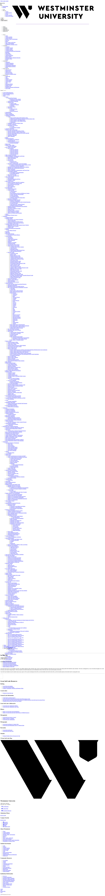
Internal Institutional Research (13, 141)
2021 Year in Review (14, 150)
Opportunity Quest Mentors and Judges (17, 506)
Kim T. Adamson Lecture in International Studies (17, 512)
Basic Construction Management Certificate (13, 431)
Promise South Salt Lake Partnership (15, 495)
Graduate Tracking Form (12, 365)
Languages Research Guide (15, 266)
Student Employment (14, 466)
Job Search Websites (14, 465)
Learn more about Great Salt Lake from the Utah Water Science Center (16, 698)
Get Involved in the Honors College (15, 346)
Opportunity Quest (11, 505)
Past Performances (16, 517)
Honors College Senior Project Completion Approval (20, 350)
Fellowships (7, 232)
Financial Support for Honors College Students (17, 345)
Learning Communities (12, 401)
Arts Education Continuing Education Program (17, 430)
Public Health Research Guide (16, 276)
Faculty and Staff (6, 867)
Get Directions (6, 806)
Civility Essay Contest (12, 344)
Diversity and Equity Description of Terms (16, 130)
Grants (9, 625)
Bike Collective (11, 576)
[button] (4, 34)
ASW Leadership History (13, 447)
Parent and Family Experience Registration (16, 572)
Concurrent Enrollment (9, 408)
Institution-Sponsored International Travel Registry (17, 206)
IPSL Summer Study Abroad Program (17, 324)
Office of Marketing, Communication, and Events (14, 156)
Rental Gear (10, 579)
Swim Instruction (13, 552)
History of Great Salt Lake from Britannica (11, 711)
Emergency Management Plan (8, 879)
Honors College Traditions (13, 357)
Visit (1, 890)
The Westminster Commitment (13, 632)
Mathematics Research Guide (15, 268)
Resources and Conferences (13, 369)
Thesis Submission (11, 280)
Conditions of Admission (10, 410)
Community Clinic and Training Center (15, 123)
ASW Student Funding (12, 449)
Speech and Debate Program (10, 601)
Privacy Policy (6, 882)
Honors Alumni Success (12, 347)
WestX (6, 67)
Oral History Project (11, 106)
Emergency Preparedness (15, 200)
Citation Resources (11, 240)
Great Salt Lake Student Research (14, 558)
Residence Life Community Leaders (15, 588)
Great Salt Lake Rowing (7, 730)
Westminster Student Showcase (11, 405)
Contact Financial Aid (12, 621)
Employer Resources (12, 469)
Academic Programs (9, 50)
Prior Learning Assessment (10, 438)
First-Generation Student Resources (17, 607)
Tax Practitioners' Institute (15, 127)
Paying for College (9, 73)
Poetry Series (10, 531)
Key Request (12, 192)
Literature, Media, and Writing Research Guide (19, 267)
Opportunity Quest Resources (16, 507)
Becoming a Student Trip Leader (14, 575)
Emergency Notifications (12, 198)
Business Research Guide (15, 255)
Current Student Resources (8, 92)
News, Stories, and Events (10, 42)
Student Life (7, 76)
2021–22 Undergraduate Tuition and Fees (16, 635)
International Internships (12, 285)
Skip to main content (4, 1)
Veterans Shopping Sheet (12, 616)
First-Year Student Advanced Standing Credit (16, 384)
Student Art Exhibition (9, 603)
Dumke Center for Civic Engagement (12, 493)
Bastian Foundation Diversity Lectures (15, 510)
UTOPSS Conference (12, 124)
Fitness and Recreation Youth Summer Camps (19, 117)
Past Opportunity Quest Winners (16, 508)
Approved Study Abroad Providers (17, 332)
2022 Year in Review (14, 151)
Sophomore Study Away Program (14, 330)
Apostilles (10, 377)
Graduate (14, 304)
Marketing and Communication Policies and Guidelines (18, 167)
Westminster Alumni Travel (15, 100)
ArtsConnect (7, 429)
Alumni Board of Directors (13, 101)
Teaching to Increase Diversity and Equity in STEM (15, 397)
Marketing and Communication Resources (16, 168)
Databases (10, 241)
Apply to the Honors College (13, 343)
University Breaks (11, 593)
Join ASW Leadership (12, 450)
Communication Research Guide (16, 257)
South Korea (15, 320)
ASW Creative (10, 445)
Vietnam (14, 323)
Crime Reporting (13, 191)
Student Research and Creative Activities (13, 395)
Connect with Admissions (10, 411)
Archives (9, 501)
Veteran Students (6, 871)
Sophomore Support (9, 600)
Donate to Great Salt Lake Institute (14, 557)
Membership (12, 543)
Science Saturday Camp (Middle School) (18, 121)
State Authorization (11, 186)
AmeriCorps (15, 293)
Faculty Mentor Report (12, 364)
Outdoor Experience (12, 578)
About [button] (4, 26)
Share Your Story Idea (12, 174)
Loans (9, 626)
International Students (7, 868)
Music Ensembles (13, 519)
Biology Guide (13, 254)
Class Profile (10, 480)
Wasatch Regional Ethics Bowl (14, 533)
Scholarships (10, 630)
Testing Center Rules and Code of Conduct (18, 492)
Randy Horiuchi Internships (18, 464)
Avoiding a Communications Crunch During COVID (20, 164)
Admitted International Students (14, 417)
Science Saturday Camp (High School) (17, 119)
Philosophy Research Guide (15, 273)
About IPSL (12, 288)
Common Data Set (11, 140)
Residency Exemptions (12, 589)
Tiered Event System (14, 162)
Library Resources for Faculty (13, 245)
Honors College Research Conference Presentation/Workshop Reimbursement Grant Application (28, 349)
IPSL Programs (13, 292)
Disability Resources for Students (14, 486)
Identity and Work (13, 462)
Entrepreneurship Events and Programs (12, 503)
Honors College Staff (12, 356)
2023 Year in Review (14, 152)
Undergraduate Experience (10, 66)
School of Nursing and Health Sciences (15, 221)
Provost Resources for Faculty (13, 184)
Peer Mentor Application (15, 355)
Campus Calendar (8, 36)
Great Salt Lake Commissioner (9, 719)
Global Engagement (9, 55)
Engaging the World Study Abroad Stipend (21, 337)
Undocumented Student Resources (16, 609)
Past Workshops (11, 399)
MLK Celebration (11, 136)
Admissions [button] (5, 28)
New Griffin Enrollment (12, 569)
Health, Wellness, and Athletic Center (15, 539)
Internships (12, 463)
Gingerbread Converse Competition (17, 165)
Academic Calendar (9, 47)
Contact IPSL (12, 289)
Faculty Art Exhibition (9, 535)
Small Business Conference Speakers (17, 476)
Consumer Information (9, 128)
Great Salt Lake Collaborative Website (10, 705)
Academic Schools (9, 218)
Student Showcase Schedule (13, 406)
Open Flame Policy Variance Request (17, 204)
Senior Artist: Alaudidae (12, 596)
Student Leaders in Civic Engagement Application (17, 498)
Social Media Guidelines (12, 171)
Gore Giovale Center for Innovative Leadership (14, 554)
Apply (1, 889)
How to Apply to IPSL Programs (16, 290)
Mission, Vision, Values (9, 145)
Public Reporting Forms (7, 883)
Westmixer (12, 105)
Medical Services (11, 565)
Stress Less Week (8, 602)
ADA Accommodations (12, 582)
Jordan (14, 310)
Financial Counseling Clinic (13, 473)
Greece (14, 306)
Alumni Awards (13, 103)
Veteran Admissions (9, 425)
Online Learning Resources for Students (13, 370)
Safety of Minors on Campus (13, 211)
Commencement (8, 478)
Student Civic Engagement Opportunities (16, 497)
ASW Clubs (10, 443)
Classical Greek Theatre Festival (16, 516)
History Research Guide (14, 265)
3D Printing (10, 237)
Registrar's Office (8, 58)
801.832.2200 (3, 815)
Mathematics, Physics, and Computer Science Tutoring (18, 225)
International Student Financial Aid (14, 418)
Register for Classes (11, 389)
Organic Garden (8, 573)
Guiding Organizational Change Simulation (13, 436)
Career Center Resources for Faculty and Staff (16, 455)
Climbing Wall (10, 577)
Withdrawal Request (12, 394)
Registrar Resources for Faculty (14, 390)
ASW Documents (11, 446)
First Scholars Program (9, 233)
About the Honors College (13, 342)
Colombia (14, 298)
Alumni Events (11, 102)
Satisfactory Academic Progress (14, 628)
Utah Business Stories (12, 477)
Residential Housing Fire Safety (16, 205)
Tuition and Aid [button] (6, 30)
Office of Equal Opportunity (10, 154)
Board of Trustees (8, 113)
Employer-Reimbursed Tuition (16, 650)
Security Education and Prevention (17, 194)
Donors (4, 865)
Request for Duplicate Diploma (16, 382)
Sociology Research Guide (15, 277)
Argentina (14, 295)
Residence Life (8, 86)
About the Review (13, 109)
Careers (4, 862)
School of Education (12, 220)
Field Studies (7, 53)
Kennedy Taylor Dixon (17, 528)
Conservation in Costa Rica (15, 333)
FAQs (11, 542)
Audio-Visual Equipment (12, 239)
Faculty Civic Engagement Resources (15, 494)
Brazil (14, 296)
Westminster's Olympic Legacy (11, 215)
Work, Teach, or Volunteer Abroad (16, 339)
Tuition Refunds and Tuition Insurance (15, 651)
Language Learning (16, 311)
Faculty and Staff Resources (8, 93)
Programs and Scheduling (13, 545)
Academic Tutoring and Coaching (11, 223)
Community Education (14, 546)
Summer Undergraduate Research (14, 396)
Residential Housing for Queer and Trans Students (17, 590)
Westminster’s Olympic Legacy (11, 44)
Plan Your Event (13, 161)
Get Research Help (11, 243)
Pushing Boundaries (16, 530)
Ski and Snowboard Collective (14, 580)
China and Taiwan (16, 297)
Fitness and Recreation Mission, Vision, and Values (17, 544)
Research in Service (16, 314)
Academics (7, 46)
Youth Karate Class (14, 553)
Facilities (12, 541)
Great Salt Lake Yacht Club (8, 731)
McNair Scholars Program (10, 362)
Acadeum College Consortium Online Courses (17, 376)
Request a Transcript (12, 391)
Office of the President (9, 43)
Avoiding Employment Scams (16, 458)
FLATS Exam (13, 491)
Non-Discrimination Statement (9, 880)
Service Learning (16, 315)
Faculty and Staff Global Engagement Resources (17, 284)
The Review (10, 107)
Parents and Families (7, 870)
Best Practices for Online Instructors (12, 432)
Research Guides (11, 252)
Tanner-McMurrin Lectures (13, 532)
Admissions (7, 62)
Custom (14, 299)
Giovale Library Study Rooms (13, 244)
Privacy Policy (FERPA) (12, 388)
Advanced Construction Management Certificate (14, 427)
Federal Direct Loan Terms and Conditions (18, 627)
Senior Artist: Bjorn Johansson (13, 598)
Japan (14, 309)
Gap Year (14, 302)
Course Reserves (13, 248)
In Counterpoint (16, 527)
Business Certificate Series (13, 471)
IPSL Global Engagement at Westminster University (18, 287)
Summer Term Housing (12, 592)
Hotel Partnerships (8, 657)
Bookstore (7, 52)
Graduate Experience (9, 64)
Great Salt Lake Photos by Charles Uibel (11, 724)
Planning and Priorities (12, 146)
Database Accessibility (12, 242)
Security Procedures (14, 195)
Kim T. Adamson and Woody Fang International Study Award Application (24, 354)
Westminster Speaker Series (13, 534)
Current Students (6, 864)
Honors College (8, 56)
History (6, 41)
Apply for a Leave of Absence (13, 378)
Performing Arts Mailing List (15, 520)
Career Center (8, 81)
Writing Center (10, 227)
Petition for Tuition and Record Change (15, 385)
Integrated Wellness (9, 84)
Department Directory (7, 810)
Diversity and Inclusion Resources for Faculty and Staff (18, 133)
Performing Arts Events (12, 515)
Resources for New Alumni (15, 99)
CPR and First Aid (13, 547)
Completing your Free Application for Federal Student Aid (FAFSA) (21, 620)
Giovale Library (8, 54)
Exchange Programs (14, 334)
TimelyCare (10, 567)
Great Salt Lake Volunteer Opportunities (15, 561)
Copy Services (10, 159)
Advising (7, 229)
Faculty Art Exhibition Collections (14, 536)
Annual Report (8, 112)
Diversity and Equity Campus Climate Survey (16, 131)
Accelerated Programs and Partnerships (12, 51)
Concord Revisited (16, 524)
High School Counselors (10, 415)
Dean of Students (8, 483)
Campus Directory (8, 38)
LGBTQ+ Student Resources (15, 608)
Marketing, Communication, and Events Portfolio (17, 163)
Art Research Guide (14, 253)
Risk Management (8, 187)
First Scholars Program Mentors (14, 234)
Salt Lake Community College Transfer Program (17, 422)
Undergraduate (15, 322)
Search (1, 90)
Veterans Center (8, 613)
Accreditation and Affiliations (13, 139)
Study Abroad (10, 331)
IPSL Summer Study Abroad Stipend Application (19, 325)
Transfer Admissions (9, 420)
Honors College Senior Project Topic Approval (19, 352)
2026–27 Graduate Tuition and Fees (15, 645)
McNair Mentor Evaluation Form (14, 367)
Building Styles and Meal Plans (14, 584)
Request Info (2, 891)
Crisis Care (10, 564)
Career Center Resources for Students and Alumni (17, 457)
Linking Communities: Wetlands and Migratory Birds (13, 688)
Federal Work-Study (12, 623)
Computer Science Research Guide (17, 258)
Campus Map (8, 656)
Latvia (14, 312)
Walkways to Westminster (13, 499)
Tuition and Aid (8, 69)
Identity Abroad (13, 335)
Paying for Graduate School (10, 74)
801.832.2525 (3, 820)
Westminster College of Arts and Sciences (16, 222)
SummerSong (12, 122)
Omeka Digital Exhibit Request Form (17, 250)
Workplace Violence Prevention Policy (17, 197)
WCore (6, 59)
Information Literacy (14, 249)
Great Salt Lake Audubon (8, 686)
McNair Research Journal (13, 368)
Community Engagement (10, 115)
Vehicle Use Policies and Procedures (15, 212)
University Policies (6, 887)
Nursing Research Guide (15, 272)
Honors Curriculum (11, 358)
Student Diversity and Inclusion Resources (16, 605)
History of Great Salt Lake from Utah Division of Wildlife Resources (16, 712)
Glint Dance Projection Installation (16, 518)
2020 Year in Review (14, 149)
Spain (14, 321)
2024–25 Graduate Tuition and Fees (15, 640)
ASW (6, 77)
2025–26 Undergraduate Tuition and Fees (16, 644)
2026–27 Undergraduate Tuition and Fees (16, 646)
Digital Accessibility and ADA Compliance (16, 182)
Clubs (6, 82)
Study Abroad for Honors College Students (16, 360)
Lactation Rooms (8, 658)
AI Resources (10, 238)
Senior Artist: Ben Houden (13, 597)
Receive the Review (14, 111)
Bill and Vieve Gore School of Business (15, 219)
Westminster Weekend (14, 104)
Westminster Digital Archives (13, 281)
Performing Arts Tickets (14, 521)
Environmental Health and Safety (14, 199)
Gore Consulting (11, 474)
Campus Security (11, 190)
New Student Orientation (10, 568)
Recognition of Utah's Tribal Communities (11, 840)
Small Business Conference (13, 475)
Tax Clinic (12, 126)
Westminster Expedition (12, 404)
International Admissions (10, 416)
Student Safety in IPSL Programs (16, 327)
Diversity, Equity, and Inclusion (11, 39)
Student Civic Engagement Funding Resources (17, 496)
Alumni (6, 96)
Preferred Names (11, 387)
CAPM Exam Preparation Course (11, 434)
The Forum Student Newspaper (11, 611)
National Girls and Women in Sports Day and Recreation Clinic (22, 118)
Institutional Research (9, 138)
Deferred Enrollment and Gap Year (12, 412)
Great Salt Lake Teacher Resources (14, 559)
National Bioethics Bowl (12, 513)
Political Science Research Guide (16, 274)
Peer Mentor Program (12, 230)
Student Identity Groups (12, 610)
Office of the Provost (9, 181)
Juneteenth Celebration (12, 135)
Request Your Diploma (14, 381)
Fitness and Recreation (9, 538)
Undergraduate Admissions (10, 65)
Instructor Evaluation (12, 366)
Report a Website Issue (7, 884)
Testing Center (10, 489)
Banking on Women (11, 504)
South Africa (15, 319)
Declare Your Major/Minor (13, 383)
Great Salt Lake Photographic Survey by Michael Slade (13, 725)
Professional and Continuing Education (12, 57)
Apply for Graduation (12, 380)
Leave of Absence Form (14, 379)
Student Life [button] (5, 31)
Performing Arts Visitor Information (17, 522)
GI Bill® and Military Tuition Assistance (15, 614)
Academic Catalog (8, 48)
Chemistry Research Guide (15, 256)
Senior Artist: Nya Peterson (13, 599)
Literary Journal (9, 500)
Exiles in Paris (15, 526)
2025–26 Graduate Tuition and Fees (15, 643)
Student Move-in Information (13, 591)
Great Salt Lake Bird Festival (8, 687)
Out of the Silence (16, 529)
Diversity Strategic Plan (12, 134)
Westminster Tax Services (13, 125)
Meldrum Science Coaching (13, 226)
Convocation (7, 481)
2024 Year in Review (14, 153)
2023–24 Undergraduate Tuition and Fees (16, 639)
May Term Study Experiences (13, 329)
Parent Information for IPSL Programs (17, 326)
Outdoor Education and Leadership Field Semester (17, 403)
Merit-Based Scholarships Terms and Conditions (19, 631)
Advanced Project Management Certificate (13, 428)
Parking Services (11, 209)
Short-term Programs (17, 318)
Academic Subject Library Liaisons (17, 246)
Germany (14, 303)
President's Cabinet (11, 180)
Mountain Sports (11, 452)
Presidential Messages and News (14, 179)
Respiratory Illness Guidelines (13, 210)
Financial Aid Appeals (12, 624)
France (14, 301)
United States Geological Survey (9, 697)
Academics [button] (5, 27)
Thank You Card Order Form (13, 175)
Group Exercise (13, 549)
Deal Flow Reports (11, 472)
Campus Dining (8, 80)
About (6, 35)
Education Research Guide (15, 262)
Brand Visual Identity (12, 158)
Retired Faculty (11, 185)
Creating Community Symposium (14, 511)
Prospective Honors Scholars (13, 359)
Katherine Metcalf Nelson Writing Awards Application (20, 353)
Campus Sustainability (9, 114)
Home (5, 645)
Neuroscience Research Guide (16, 271)
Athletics (7, 78)
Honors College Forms (12, 348)
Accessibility (5, 860)
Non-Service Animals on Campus (14, 208)
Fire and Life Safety (14, 203)
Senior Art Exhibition (9, 594)
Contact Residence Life (12, 585)
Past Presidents (10, 177)
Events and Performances (10, 509)
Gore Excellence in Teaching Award (15, 183)
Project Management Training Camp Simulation (14, 440)
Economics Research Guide (15, 261)
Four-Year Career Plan (14, 461)
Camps (9, 116)
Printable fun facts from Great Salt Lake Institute (12, 701)
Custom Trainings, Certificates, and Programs (14, 435)
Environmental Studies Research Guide (17, 263)
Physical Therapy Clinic (14, 551)
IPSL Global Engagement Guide (16, 291)
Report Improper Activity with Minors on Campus (19, 193)
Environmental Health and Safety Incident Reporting (20, 202)
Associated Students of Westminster (12, 442)
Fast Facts (7, 40)
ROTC (9, 615)
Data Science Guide (14, 260)
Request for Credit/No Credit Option (15, 392)
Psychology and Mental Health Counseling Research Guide (21, 275)
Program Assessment (14, 142)
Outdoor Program (8, 85)
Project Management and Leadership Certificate (14, 439)
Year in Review (11, 148)
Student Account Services (13, 648)
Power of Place (8, 659)
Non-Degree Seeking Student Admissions (13, 419)
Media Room (7, 144)
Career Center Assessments (15, 459)
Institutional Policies (11, 207)
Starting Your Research (12, 278)
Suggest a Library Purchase (13, 279)
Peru (13, 313)
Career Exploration (14, 460)
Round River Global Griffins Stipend (20, 338)
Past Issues (12, 110)
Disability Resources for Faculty (14, 485)
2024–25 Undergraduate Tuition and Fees (16, 642)
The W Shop (7, 88)
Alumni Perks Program (12, 98)
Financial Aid (8, 70)
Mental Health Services (12, 566)
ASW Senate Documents (12, 448)
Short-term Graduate (16, 316)
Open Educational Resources (15, 251)
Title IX (6, 214)
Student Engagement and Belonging (12, 87)
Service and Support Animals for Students (18, 488)
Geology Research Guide (15, 264)
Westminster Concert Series (15, 523)
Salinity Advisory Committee (8, 718)
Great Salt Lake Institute (10, 555)
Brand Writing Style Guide (13, 157)
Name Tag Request (11, 169)
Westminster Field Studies (10, 402)
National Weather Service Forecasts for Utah (11, 735)
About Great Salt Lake (12, 556)
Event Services (10, 160)
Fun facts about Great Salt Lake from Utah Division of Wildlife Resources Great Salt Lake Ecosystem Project (24, 700)
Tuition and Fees (8, 71)
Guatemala (15, 307)
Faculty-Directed (16, 300)
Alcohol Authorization (12, 188)
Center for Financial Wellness (11, 470)
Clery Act (5, 876)
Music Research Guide (14, 269)
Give (1, 892)
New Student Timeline (12, 570)
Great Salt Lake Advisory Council (9, 717)
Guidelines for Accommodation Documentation (19, 487)
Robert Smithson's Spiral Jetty (13, 562)
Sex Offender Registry (14, 196)
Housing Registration (12, 586)
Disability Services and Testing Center (12, 484)
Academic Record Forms (12, 374)
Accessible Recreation (14, 540)
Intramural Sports (13, 550)
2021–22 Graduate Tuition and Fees (15, 634)
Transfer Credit (11, 393)
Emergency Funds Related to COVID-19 (16, 622)
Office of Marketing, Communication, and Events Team (18, 170)
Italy (13, 308)
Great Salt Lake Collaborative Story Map (11, 706)
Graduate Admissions (9, 63)
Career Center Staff (11, 468)
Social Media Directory (14, 173)
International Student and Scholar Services (16, 286)
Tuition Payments (11, 649)
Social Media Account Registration (17, 172)
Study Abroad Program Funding (16, 336)
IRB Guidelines (8, 361)
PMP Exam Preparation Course (11, 437)
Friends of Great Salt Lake (8, 693)
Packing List (10, 587)
